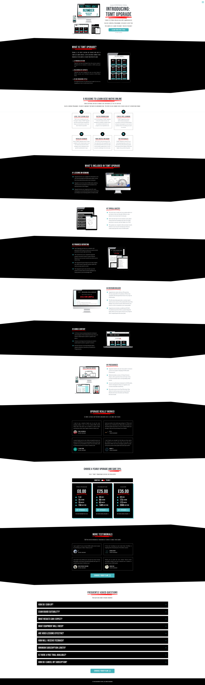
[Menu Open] (102, 2)
